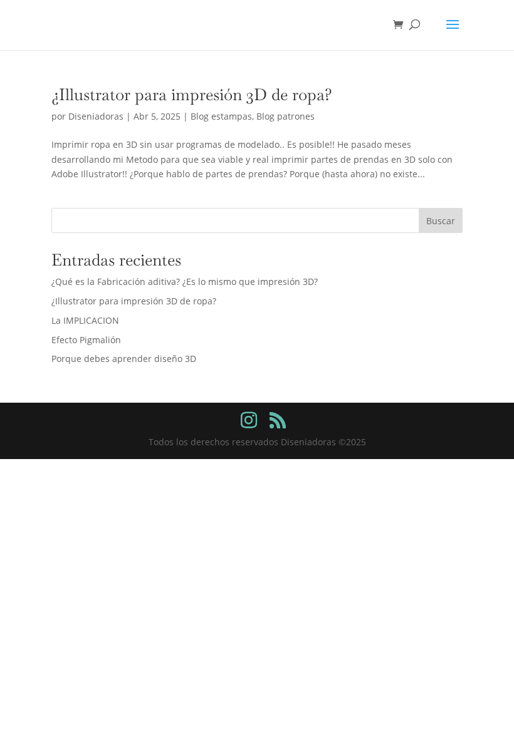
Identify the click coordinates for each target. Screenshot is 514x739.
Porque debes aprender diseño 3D (123, 358)
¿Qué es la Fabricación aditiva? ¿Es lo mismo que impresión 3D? (184, 281)
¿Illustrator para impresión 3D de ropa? (191, 94)
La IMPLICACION (85, 320)
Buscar (440, 221)
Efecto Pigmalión (86, 340)
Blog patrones (285, 116)
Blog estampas (221, 116)
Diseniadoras (95, 116)
